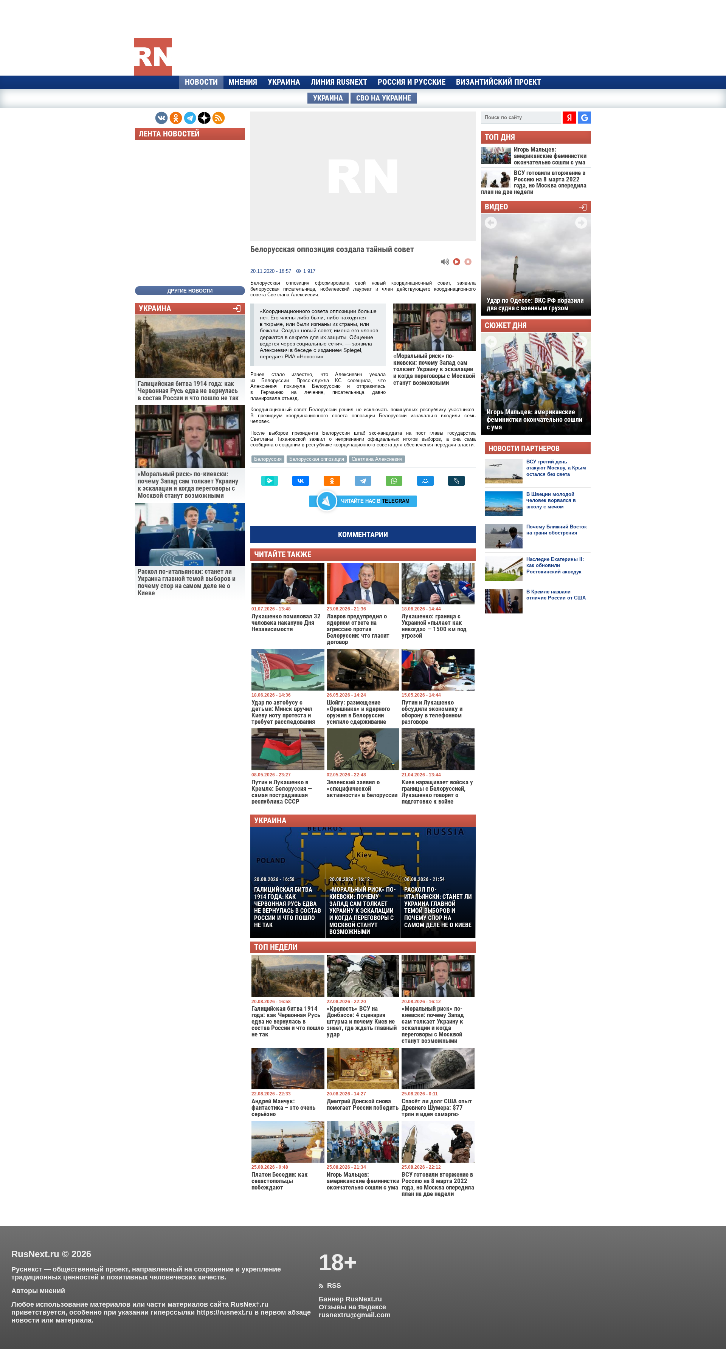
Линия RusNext (339, 82)
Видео (496, 207)
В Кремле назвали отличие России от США (556, 595)
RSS (330, 1285)
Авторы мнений (38, 1291)
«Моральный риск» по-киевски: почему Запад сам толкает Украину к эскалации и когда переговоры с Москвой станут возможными (362, 905)
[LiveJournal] (456, 480)
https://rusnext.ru (225, 1312)
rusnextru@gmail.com (355, 1315)
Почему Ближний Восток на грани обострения (556, 530)
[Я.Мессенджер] (269, 480)
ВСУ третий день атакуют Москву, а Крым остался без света (556, 468)
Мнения (242, 82)
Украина (284, 82)
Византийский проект (498, 82)
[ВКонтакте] (300, 480)
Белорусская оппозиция (316, 459)
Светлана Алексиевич (377, 459)
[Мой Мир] (425, 480)
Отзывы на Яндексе (352, 1307)
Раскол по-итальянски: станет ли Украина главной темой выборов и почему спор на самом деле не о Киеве (438, 902)
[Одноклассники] (332, 480)
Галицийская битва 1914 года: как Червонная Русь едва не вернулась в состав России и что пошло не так (287, 902)
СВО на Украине (383, 98)
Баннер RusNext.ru (350, 1299)
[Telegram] (363, 480)
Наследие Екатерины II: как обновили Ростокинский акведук (555, 565)
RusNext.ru (35, 1254)
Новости (201, 82)
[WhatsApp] (394, 480)
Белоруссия (268, 459)
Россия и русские (411, 82)
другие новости (190, 291)
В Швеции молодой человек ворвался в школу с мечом (551, 500)
